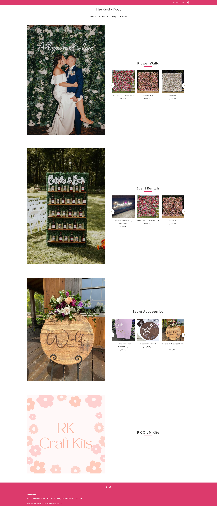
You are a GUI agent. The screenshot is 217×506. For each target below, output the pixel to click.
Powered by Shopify (54, 503)
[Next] (184, 85)
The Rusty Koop (108, 9)
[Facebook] (106, 487)
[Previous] (111, 85)
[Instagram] (110, 487)
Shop (114, 16)
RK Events (103, 16)
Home (93, 16)
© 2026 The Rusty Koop (36, 503)
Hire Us (123, 16)
